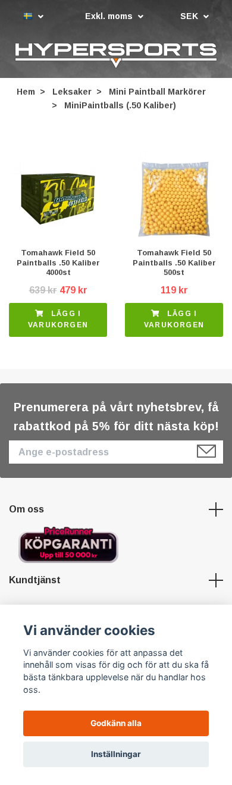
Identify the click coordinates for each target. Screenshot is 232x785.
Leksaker (72, 93)
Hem (26, 93)
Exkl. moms (110, 16)
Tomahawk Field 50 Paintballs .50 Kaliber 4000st (58, 264)
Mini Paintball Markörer (157, 93)
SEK (190, 16)
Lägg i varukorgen (58, 321)
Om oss (26, 511)
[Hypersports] (116, 56)
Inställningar (116, 754)
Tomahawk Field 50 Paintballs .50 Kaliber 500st (174, 264)
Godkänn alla (116, 723)
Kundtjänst (35, 582)
